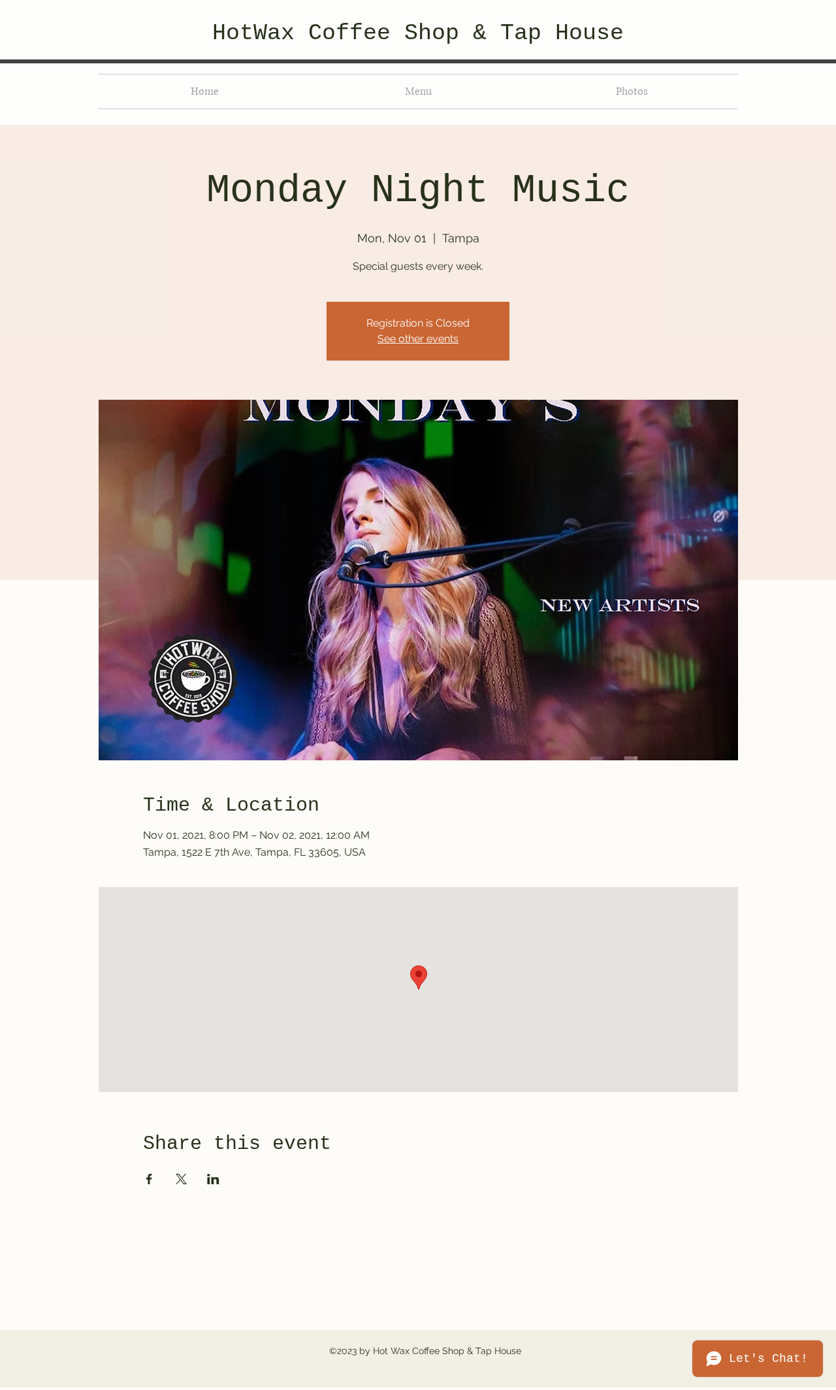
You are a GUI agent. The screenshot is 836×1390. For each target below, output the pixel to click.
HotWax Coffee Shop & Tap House (418, 33)
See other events (418, 338)
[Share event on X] (181, 1179)
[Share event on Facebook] (149, 1179)
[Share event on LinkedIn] (213, 1179)
